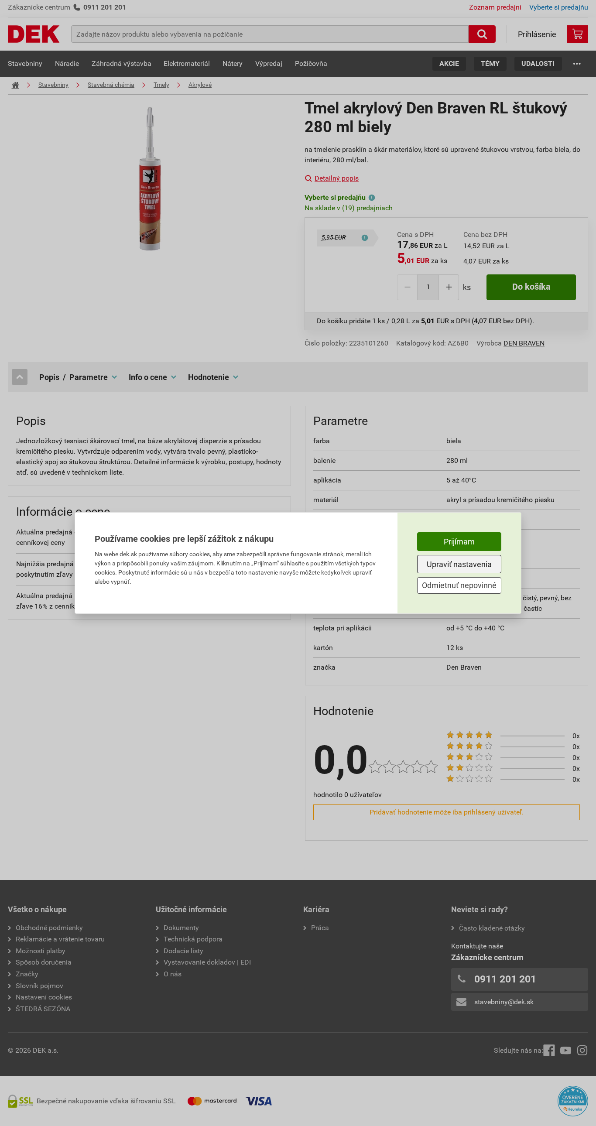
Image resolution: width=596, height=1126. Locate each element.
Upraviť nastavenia (459, 564)
